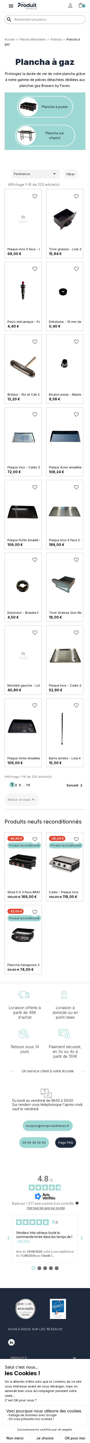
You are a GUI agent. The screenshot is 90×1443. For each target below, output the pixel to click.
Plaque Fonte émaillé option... (29, 540)
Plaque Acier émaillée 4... (68, 467)
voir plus (23, 1241)
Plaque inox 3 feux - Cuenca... (30, 249)
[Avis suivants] (81, 1238)
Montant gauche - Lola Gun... (29, 685)
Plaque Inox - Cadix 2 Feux (69, 685)
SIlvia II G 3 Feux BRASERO (27, 892)
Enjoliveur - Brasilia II (22, 612)
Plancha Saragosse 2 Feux (27, 965)
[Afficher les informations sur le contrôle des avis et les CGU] (77, 1203)
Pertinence (35, 174)
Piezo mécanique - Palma (26, 322)
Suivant (75, 785)
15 (28, 785)
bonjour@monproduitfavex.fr (47, 1126)
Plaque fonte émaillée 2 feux (29, 758)
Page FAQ (65, 1142)
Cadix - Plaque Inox (63, 892)
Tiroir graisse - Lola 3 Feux (69, 249)
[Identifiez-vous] (70, 6)
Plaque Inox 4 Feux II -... (66, 540)
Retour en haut (22, 799)
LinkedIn (11, 1342)
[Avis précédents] (8, 1238)
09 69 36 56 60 (34, 1142)
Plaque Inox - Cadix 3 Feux (27, 467)
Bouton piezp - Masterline (68, 394)
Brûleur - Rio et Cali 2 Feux (27, 394)
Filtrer (70, 174)
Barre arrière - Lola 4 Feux (69, 758)
